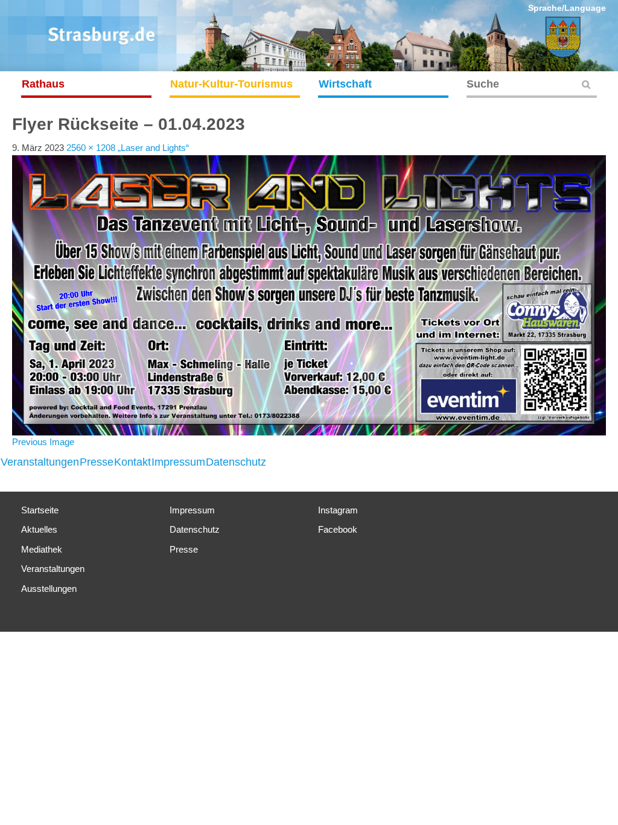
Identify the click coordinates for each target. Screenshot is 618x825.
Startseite (40, 510)
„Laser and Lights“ (153, 148)
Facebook (337, 529)
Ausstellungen (49, 588)
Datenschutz (236, 462)
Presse (96, 462)
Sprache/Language (567, 8)
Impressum (178, 462)
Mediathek (41, 549)
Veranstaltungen (40, 462)
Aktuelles (39, 529)
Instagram (338, 510)
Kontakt (132, 462)
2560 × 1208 (90, 148)
